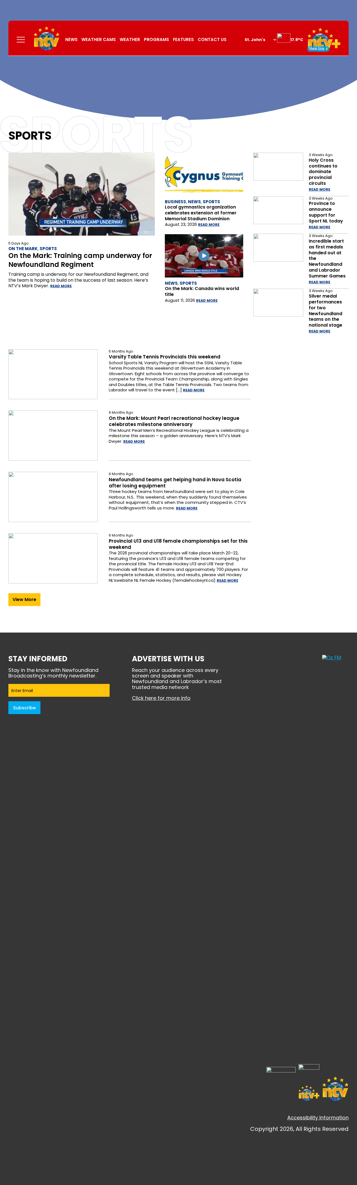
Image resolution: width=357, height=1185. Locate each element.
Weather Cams (98, 39)
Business (175, 202)
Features (183, 39)
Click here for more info (161, 698)
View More (24, 599)
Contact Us (212, 39)
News (71, 39)
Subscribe (24, 708)
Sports (48, 249)
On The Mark (23, 249)
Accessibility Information (318, 1117)
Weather (130, 39)
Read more (61, 286)
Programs (156, 39)
